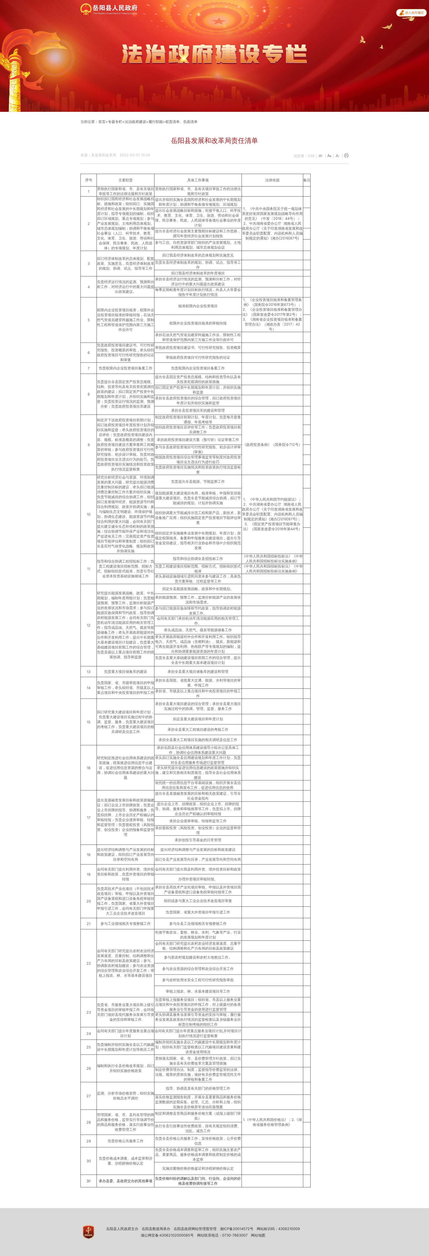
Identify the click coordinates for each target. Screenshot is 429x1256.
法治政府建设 (135, 121)
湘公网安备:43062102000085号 (167, 1235)
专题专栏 (115, 121)
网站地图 (258, 1235)
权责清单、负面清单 (181, 121)
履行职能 (156, 121)
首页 (101, 121)
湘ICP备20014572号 (236, 1228)
